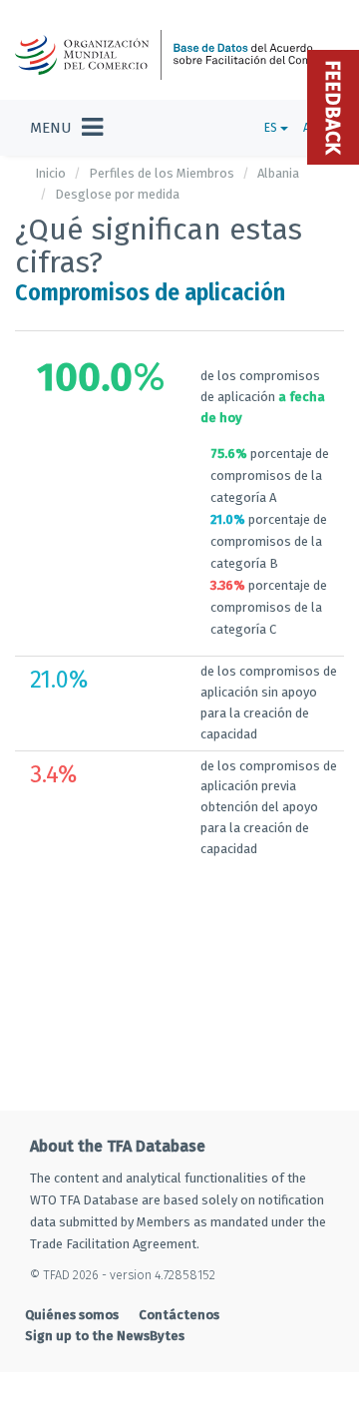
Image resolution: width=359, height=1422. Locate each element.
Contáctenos (179, 1314)
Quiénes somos (72, 1314)
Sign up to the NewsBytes (104, 1335)
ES (272, 128)
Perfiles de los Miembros (161, 173)
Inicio (50, 173)
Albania (278, 173)
